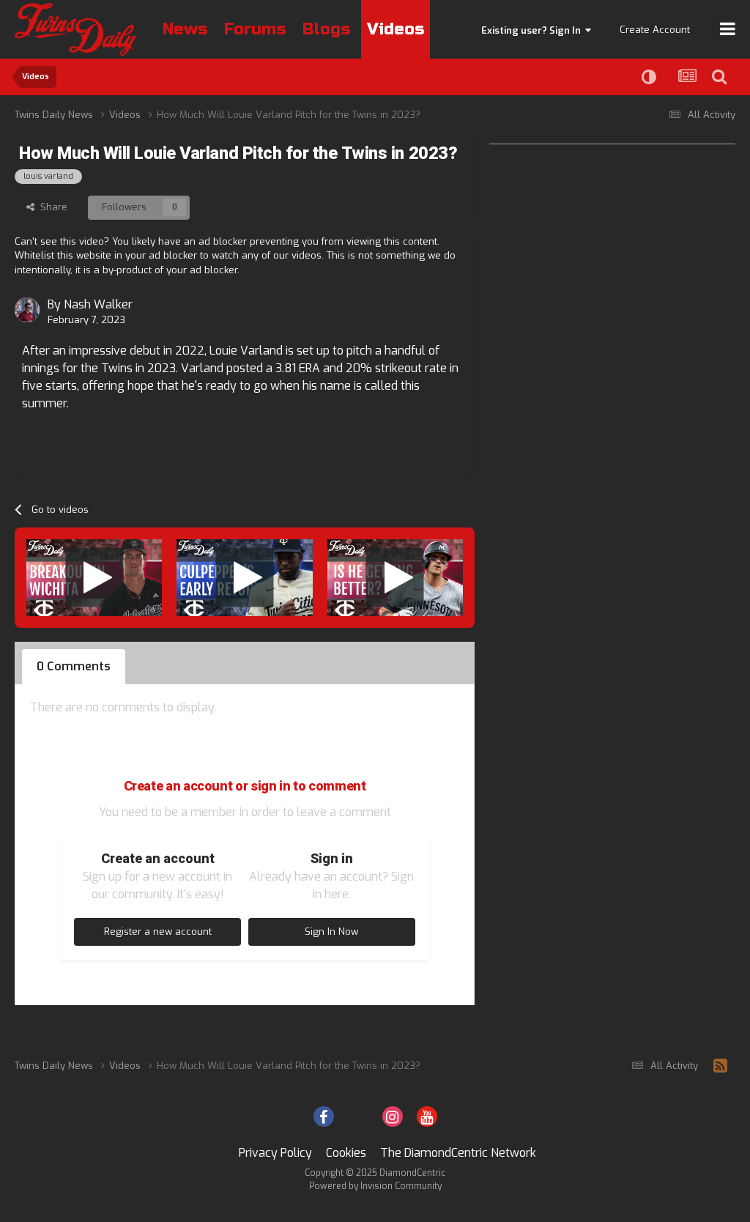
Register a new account (158, 931)
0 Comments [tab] (74, 666)
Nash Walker (98, 304)
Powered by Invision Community (375, 1186)
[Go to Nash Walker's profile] (27, 309)
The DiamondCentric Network (458, 1152)
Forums (255, 29)
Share (50, 207)
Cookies (346, 1152)
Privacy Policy (275, 1152)
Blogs (326, 29)
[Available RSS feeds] (720, 1066)
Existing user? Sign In (533, 30)
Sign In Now (331, 931)
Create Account (655, 29)
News (185, 29)
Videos (395, 29)
